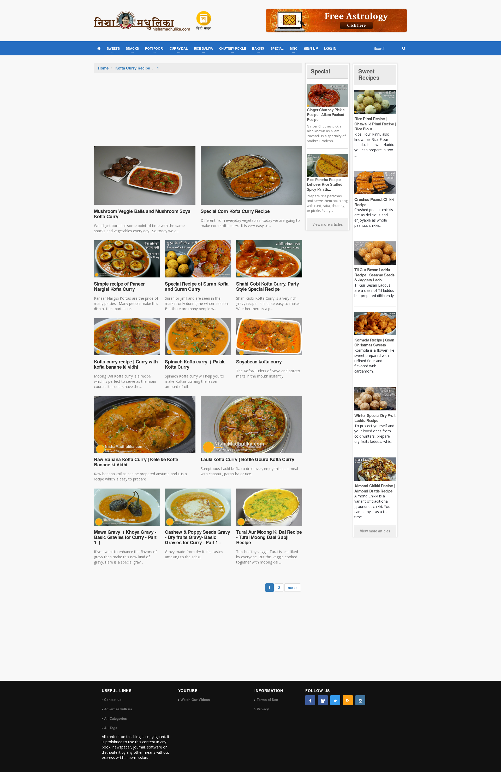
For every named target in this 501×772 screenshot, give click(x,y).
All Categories (115, 718)
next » (292, 587)
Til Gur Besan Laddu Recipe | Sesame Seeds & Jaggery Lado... (374, 275)
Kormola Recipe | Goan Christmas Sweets (374, 342)
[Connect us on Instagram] (360, 700)
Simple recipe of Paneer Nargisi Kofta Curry (119, 286)
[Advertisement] (198, 112)
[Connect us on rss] (348, 700)
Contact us (112, 699)
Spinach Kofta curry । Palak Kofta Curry (194, 364)
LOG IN (330, 48)
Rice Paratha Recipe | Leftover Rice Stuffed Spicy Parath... (325, 184)
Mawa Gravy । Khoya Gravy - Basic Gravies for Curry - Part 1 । (125, 537)
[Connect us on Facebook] (310, 700)
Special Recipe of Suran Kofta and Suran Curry (196, 286)
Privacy (263, 708)
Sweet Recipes (368, 74)
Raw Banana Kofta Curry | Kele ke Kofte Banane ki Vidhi (136, 462)
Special (320, 71)
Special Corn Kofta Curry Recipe (235, 211)
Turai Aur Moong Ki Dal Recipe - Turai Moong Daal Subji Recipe (269, 537)
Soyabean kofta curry (259, 361)
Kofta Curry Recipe (132, 68)
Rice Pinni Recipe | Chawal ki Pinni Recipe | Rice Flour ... (375, 124)
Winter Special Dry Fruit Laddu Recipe (374, 418)
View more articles (327, 224)
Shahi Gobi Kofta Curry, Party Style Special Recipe (267, 286)
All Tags (110, 727)
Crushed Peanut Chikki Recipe (374, 201)
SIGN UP (310, 48)
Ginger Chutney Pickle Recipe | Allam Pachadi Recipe (326, 114)
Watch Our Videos (195, 699)
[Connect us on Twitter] (335, 700)
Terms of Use (267, 699)
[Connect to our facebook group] (323, 700)
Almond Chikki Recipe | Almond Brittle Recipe (374, 488)
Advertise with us (118, 708)
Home (103, 68)
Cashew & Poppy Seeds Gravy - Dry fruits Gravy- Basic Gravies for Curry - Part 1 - (197, 537)
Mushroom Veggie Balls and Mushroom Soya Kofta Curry (142, 214)
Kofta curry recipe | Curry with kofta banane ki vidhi (126, 364)
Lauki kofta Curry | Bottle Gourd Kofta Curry (247, 459)
